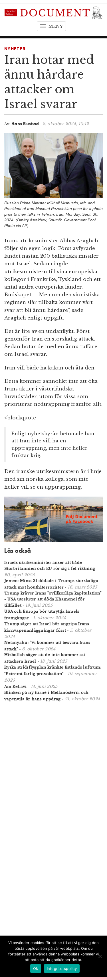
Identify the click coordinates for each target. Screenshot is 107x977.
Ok (35, 968)
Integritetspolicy (62, 968)
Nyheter (15, 49)
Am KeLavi (15, 686)
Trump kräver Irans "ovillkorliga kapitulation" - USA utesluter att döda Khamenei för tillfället (53, 599)
